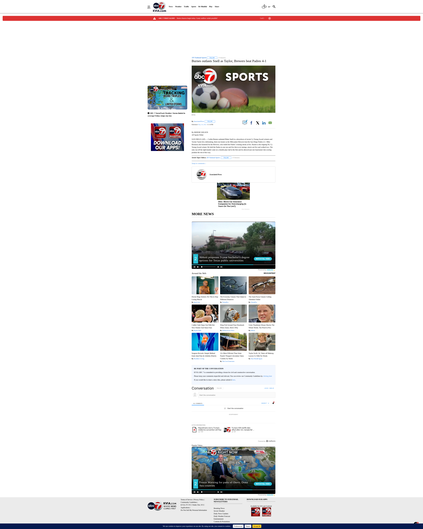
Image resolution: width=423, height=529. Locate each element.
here (233, 380)
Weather (178, 6)
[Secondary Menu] (150, 6)
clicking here (267, 376)
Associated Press (199, 121)
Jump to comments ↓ (199, 163)
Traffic (186, 6)
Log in (266, 388)
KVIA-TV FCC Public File (190, 505)
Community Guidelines (189, 502)
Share (217, 6)
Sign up (271, 388)
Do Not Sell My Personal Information (194, 510)
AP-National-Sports (213, 157)
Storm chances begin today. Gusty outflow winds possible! (197, 18)
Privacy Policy (199, 500)
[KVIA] (160, 6)
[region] (233, 414)
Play (210, 6)
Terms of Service (186, 500)
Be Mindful (202, 6)
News (171, 6)
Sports (193, 6)
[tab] (198, 403)
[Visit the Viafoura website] (270, 441)
